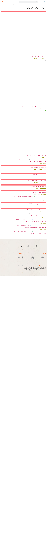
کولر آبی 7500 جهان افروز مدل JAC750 (37, 216)
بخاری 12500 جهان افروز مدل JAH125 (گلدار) (36, 155)
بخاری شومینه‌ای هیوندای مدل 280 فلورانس (36, 161)
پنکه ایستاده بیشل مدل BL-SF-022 (38, 167)
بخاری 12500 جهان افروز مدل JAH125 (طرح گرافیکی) (34, 106)
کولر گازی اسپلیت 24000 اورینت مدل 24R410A (35, 227)
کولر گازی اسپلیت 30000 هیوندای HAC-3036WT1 (35, 233)
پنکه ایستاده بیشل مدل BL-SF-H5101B (37, 175)
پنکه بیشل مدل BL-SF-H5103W (39, 192)
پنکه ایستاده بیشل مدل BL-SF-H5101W (37, 181)
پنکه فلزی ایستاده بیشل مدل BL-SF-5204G (36, 204)
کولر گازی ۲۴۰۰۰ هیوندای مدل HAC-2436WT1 (36, 221)
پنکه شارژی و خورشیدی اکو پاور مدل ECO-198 (36, 198)
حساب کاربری (11, 1)
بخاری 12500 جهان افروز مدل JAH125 (37, 57)
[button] (13, 4)
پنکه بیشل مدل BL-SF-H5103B (39, 186)
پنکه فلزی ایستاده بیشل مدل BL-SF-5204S (36, 210)
